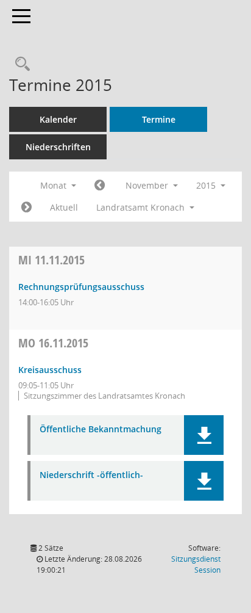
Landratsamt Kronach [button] (141, 207)
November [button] (148, 185)
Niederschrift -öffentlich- (91, 475)
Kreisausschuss (50, 369)
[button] (204, 435)
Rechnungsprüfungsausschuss (81, 286)
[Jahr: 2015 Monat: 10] (99, 186)
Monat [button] (54, 185)
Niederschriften (58, 147)
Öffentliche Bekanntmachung (100, 429)
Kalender (58, 119)
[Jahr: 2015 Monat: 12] (26, 208)
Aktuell (64, 207)
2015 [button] (207, 185)
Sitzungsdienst (196, 564)
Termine (158, 119)
